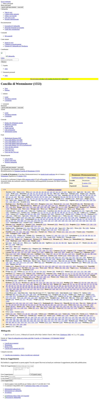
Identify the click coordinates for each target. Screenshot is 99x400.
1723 (7, 222)
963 (88, 207)
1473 (61, 305)
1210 (10, 275)
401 (40, 192)
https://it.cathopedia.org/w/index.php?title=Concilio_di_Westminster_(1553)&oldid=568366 (36, 338)
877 (62, 271)
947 (25, 315)
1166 (38, 221)
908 (62, 243)
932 (29, 230)
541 (32, 271)
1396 (74, 306)
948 (43, 243)
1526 (19, 241)
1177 (24, 228)
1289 (7, 216)
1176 (88, 224)
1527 (73, 254)
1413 (38, 319)
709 (58, 193)
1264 (30, 266)
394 (41, 219)
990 (52, 195)
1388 (33, 273)
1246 (45, 205)
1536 (72, 217)
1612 (66, 275)
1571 (94, 319)
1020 (59, 252)
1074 (83, 287)
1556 (64, 255)
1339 (58, 305)
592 (63, 294)
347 (86, 261)
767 (33, 235)
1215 (61, 262)
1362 (36, 250)
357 (24, 299)
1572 (76, 221)
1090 (63, 252)
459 (55, 219)
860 (34, 306)
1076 (86, 287)
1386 (30, 294)
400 (93, 303)
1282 (87, 200)
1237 (86, 317)
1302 (31, 275)
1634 (10, 226)
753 (96, 314)
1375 (22, 312)
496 (38, 286)
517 (20, 230)
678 (74, 286)
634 (12, 237)
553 (10, 237)
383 (74, 298)
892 (85, 315)
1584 (48, 207)
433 (10, 197)
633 (15, 305)
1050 (55, 209)
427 (47, 219)
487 (32, 286)
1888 (65, 321)
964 (43, 287)
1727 (11, 230)
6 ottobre (85, 183)
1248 (35, 314)
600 (60, 286)
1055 (63, 232)
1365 (37, 195)
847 (44, 257)
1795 (17, 232)
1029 (28, 254)
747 (83, 216)
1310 (52, 205)
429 (15, 293)
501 (43, 286)
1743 (42, 228)
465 (26, 286)
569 (85, 255)
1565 (44, 211)
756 (88, 217)
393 (14, 211)
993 (46, 287)
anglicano (52, 174)
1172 (28, 202)
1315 (76, 268)
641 (66, 205)
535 (62, 192)
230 (28, 193)
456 (89, 243)
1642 (90, 221)
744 (88, 286)
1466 (24, 324)
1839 (7, 278)
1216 (64, 209)
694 (52, 305)
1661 (45, 321)
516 (54, 243)
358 (19, 195)
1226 (17, 275)
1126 (52, 317)
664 (85, 321)
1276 (31, 207)
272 (30, 243)
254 (34, 192)
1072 (60, 289)
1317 (78, 205)
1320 (32, 298)
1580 (14, 321)
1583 (44, 195)
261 (74, 284)
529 (15, 271)
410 (70, 296)
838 (40, 248)
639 (41, 271)
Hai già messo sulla (49, 79)
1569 (17, 262)
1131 (10, 284)
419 (54, 192)
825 (76, 197)
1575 (10, 321)
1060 (53, 306)
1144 (27, 289)
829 (80, 273)
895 (86, 254)
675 (62, 207)
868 (29, 287)
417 (72, 212)
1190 (74, 289)
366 (64, 250)
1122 (79, 322)
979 (34, 211)
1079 (93, 287)
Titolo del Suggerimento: (8, 366)
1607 (28, 259)
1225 (27, 207)
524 (36, 198)
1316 (22, 192)
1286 (38, 207)
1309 (76, 207)
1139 (36, 322)
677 (36, 200)
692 (79, 204)
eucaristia (45, 179)
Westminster (4, 176)
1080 (77, 200)
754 (89, 219)
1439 (64, 211)
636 (71, 216)
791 (43, 197)
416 (69, 212)
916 (83, 239)
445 (15, 197)
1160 (86, 193)
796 (81, 204)
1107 (72, 308)
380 (60, 294)
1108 (49, 317)
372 (80, 211)
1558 (83, 319)
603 (56, 211)
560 (57, 207)
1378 (33, 237)
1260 (29, 217)
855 (29, 314)
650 (50, 289)
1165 (81, 197)
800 (85, 216)
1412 (38, 289)
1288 (13, 244)
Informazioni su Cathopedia (13, 391)
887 (45, 217)
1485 (35, 298)
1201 (7, 275)
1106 (66, 232)
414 (42, 222)
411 (67, 212)
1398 (48, 275)
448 (50, 219)
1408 (88, 271)
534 (52, 286)
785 (82, 214)
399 (48, 193)
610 (68, 286)
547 (75, 219)
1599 (33, 224)
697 (30, 205)
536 (66, 219)
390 (55, 212)
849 (86, 273)
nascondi (20, 7)
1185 (76, 317)
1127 (26, 266)
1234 (45, 198)
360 (84, 195)
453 (28, 195)
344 (81, 195)
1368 (43, 250)
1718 (94, 221)
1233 (70, 257)
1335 (88, 289)
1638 (83, 221)
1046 (7, 301)
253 (42, 212)
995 (20, 264)
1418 (34, 294)
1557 (91, 315)
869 (7, 315)
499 (40, 286)
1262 (32, 217)
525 (59, 192)
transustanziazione (59, 179)
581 (12, 257)
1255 (7, 207)
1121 (67, 299)
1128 (44, 282)
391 (95, 195)
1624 (14, 207)
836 (78, 197)
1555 (76, 319)
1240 (76, 321)
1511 (48, 277)
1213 (38, 252)
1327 (19, 291)
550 (63, 261)
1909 (69, 334)
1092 (48, 230)
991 (62, 211)
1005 (56, 224)
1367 (40, 250)
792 (13, 282)
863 (26, 287)
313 (79, 284)
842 (94, 219)
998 (49, 287)
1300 (58, 217)
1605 (35, 321)
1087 (92, 204)
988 (91, 254)
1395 (45, 275)
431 (12, 198)
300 (80, 228)
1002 (83, 232)
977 (51, 248)
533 (57, 200)
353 (22, 198)
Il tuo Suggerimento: (7, 374)
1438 (41, 207)
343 (75, 294)
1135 (41, 277)
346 (42, 217)
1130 (28, 212)
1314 (57, 282)
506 (82, 192)
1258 (68, 262)
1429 (59, 275)
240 (13, 250)
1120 (67, 204)
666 (29, 261)
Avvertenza (8, 392)
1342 (72, 198)
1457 (7, 202)
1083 (14, 289)
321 (34, 193)
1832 (33, 268)
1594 (49, 197)
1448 (41, 195)
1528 (45, 207)
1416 (45, 319)
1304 (7, 219)
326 (39, 193)
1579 (28, 262)
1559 (31, 228)
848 (38, 209)
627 (17, 257)
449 (56, 228)
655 (29, 305)
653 (26, 305)
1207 (75, 271)
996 (26, 293)
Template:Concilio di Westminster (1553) (26, 171)
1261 (48, 198)
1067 (50, 259)
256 (18, 243)
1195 (58, 262)
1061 (22, 219)
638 (21, 305)
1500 (88, 262)
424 (57, 192)
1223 (77, 289)
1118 (25, 221)
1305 (38, 261)
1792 (29, 268)
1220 (32, 226)
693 (60, 243)
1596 (89, 293)
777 (14, 273)
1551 (11, 254)
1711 (52, 321)
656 (32, 305)
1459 (53, 259)
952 (25, 200)
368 (7, 212)
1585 (88, 192)
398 (61, 212)
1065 (39, 200)
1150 (32, 221)
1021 (18, 322)
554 (39, 198)
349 (86, 235)
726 (15, 237)
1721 (49, 294)
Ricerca (4, 62)
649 (29, 214)
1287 (67, 230)
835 (69, 261)
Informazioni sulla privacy (13, 389)
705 (52, 268)
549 (35, 271)
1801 (91, 306)
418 (51, 192)
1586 (21, 321)
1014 (12, 239)
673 (40, 239)
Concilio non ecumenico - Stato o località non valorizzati (22, 355)
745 (91, 286)
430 (51, 193)
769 (94, 286)
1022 (43, 271)
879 (32, 287)
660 (24, 266)
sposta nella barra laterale (9, 7)
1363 (17, 324)
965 (10, 322)
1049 (56, 257)
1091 (7, 205)
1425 (20, 222)
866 (58, 299)
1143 (28, 221)
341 (78, 195)
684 (91, 243)
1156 (35, 221)
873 (91, 296)
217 (31, 192)
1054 (18, 221)
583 (63, 254)
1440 (19, 233)
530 (26, 314)
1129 (38, 214)
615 (64, 228)
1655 (95, 262)
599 (25, 204)
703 (7, 268)
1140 (22, 298)
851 (18, 205)
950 (89, 254)
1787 (73, 232)
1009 (13, 228)
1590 (91, 305)
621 (38, 271)
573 (69, 273)
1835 (20, 232)
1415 (42, 319)
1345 (69, 221)
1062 (30, 195)
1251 (10, 244)
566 (44, 306)
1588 (24, 321)
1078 (85, 277)
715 (83, 219)
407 (48, 192)
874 (67, 224)
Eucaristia (85, 186)
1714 (55, 321)
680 (30, 239)
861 (10, 221)
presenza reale (29, 179)
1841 (36, 268)
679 (50, 239)
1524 (48, 261)
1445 (91, 289)
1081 (10, 289)
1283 (59, 221)
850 (74, 275)
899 (19, 219)
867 (12, 221)
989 (49, 214)
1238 (22, 217)
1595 (27, 209)
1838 (24, 232)
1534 (52, 261)
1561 (66, 277)
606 (66, 286)
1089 (11, 261)
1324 (54, 305)
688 (46, 305)
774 (7, 287)
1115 (95, 282)
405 (45, 192)
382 (96, 284)
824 (94, 216)
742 (80, 216)
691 (66, 294)
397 (58, 212)
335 (84, 303)
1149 (55, 255)
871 (64, 224)
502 (46, 286)
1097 (36, 204)
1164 (49, 216)
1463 (55, 319)
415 (23, 224)
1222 (78, 271)
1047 (52, 287)
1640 (42, 321)
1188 (36, 259)
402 (40, 262)
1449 (69, 254)
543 (72, 219)
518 (61, 219)
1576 (24, 262)
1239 (25, 211)
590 (66, 261)
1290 (87, 228)
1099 (21, 289)
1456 (71, 299)
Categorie (4, 340)
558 (40, 197)
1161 (19, 268)
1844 (27, 232)
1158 (14, 317)
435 (7, 195)
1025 (55, 195)
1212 (19, 277)
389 (91, 211)
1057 (65, 287)
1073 (82, 277)
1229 (87, 305)
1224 (65, 262)
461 (42, 306)
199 (54, 254)
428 (25, 198)
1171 (86, 212)
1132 (33, 277)
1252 (14, 324)
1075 (63, 257)
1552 (28, 228)
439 (48, 284)
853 (40, 280)
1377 (47, 250)
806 (14, 294)
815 (92, 219)
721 (82, 286)
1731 (38, 228)
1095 (30, 277)
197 (17, 214)
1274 (62, 235)
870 (7, 200)
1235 (90, 217)
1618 (44, 224)
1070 (35, 317)
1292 (10, 216)
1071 (62, 198)
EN (6, 334)
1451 (80, 257)
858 (7, 221)
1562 (36, 255)
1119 (7, 284)
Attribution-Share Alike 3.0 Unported (36, 386)
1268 (7, 209)
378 (89, 195)
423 (19, 216)
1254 (7, 193)
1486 (59, 319)
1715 (59, 321)
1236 (64, 306)
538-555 (36, 197)
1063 (10, 246)
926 (64, 230)
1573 (70, 232)
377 (21, 243)
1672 (21, 237)
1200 (79, 317)
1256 (28, 298)
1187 (46, 296)
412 (38, 216)
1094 (46, 200)
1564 (27, 284)
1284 (62, 221)
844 (45, 255)
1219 (84, 305)
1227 (56, 266)
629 (52, 303)
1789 (13, 232)
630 (52, 252)
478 (58, 219)
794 (7, 233)
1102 (30, 255)
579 (21, 266)
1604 (31, 321)
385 (89, 205)
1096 (63, 268)
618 (43, 299)
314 (16, 195)
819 (83, 282)
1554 (68, 211)
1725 (17, 202)
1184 (53, 315)
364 (62, 250)
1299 (49, 205)
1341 (66, 221)
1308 (77, 255)
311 (50, 212)
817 (73, 197)
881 (36, 232)
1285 (51, 284)
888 (50, 257)
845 (61, 204)
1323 (38, 275)
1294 (10, 296)
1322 (82, 271)
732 (85, 286)
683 (40, 305)
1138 (62, 317)
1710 (48, 321)
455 (31, 198)
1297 (17, 319)
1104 (47, 204)
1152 (51, 204)
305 (35, 216)
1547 (62, 319)
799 (62, 197)
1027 (71, 228)
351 (21, 299)
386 (7, 286)
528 (92, 299)
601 (63, 286)
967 (34, 282)
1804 (54, 273)
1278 (74, 250)
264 (70, 195)
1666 (7, 264)
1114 (64, 204)
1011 (14, 204)
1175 (69, 317)
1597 (28, 321)
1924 (57, 298)
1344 (19, 269)
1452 (69, 217)
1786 (57, 277)
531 (49, 286)
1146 (62, 214)
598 (29, 241)
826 (47, 259)
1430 (67, 266)
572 (60, 207)
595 (57, 286)
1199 (13, 224)
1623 (38, 321)
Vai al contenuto (6, 1)
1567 (41, 237)
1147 (55, 230)
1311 (54, 282)
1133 (24, 289)
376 (83, 211)
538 (69, 219)
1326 (16, 193)
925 (63, 237)
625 (80, 282)
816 (70, 197)
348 (37, 192)
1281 (26, 250)
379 (92, 195)
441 (12, 271)
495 (35, 286)
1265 (7, 269)
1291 (10, 262)
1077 (43, 200)
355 (94, 257)
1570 (24, 259)
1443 (18, 237)
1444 (21, 324)
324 (37, 193)
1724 (35, 228)
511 (24, 271)
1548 (27, 200)
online (82, 334)
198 (53, 271)
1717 (66, 235)
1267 (55, 296)
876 (77, 275)
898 (32, 282)
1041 (14, 235)
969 (59, 211)
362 (42, 193)
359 (36, 219)
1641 (87, 221)
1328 (21, 319)
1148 (7, 241)
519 (46, 209)
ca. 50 (80, 235)
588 (78, 219)
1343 (28, 319)
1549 (76, 217)
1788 (13, 192)
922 (13, 217)
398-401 (12, 306)
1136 (59, 317)
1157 (96, 214)
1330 (29, 250)
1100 (59, 195)
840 (40, 243)
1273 (40, 284)
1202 (16, 277)
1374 (63, 266)
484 (75, 212)
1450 (73, 221)
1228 (56, 314)
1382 (85, 271)
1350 (23, 273)
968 (13, 322)
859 (84, 250)
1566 (65, 207)
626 (69, 216)
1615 (7, 226)
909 (54, 308)
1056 (94, 254)
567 (60, 254)
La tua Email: (5, 378)
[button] (1, 3)
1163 (60, 306)
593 (76, 277)
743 (81, 252)
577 (72, 273)
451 (11, 235)
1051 (62, 287)
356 (39, 205)
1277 (94, 217)
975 (16, 322)
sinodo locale (45, 174)
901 (15, 221)
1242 (20, 303)
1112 (22, 252)
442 (28, 198)
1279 (34, 195)
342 (82, 284)
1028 (52, 214)
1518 (94, 224)
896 (35, 287)
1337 (94, 200)
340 (75, 195)
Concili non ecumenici (54, 190)
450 (52, 219)
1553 (89, 183)
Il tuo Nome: (5, 376)
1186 (91, 224)
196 (50, 228)
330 (72, 195)
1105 (18, 252)
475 (34, 198)
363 (45, 193)
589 (40, 266)
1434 (52, 319)
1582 (31, 262)
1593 (80, 221)
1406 (77, 193)
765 (91, 198)
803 (88, 216)
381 (32, 197)
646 (69, 205)
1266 (51, 217)
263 (77, 284)
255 (47, 212)
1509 (10, 202)
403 (43, 192)
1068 (14, 200)
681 (38, 305)
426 (77, 243)
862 (24, 287)
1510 (78, 306)
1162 (54, 262)
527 (18, 212)
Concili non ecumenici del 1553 (14, 348)
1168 (28, 252)
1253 (93, 294)
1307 (30, 299)
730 (86, 219)
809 (67, 197)
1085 (15, 280)
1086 (22, 211)
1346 (42, 275)
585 (67, 200)
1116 (25, 252)
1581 (7, 291)
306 (31, 193)
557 (66, 273)
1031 (24, 207)
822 (93, 198)
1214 (21, 226)
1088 (38, 241)
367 (91, 298)
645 (65, 192)
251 (39, 212)
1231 (72, 214)
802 (66, 193)
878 (65, 308)
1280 (34, 207)
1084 (21, 221)
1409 (46, 197)
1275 (52, 198)
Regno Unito (9, 347)
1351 (56, 205)
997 (37, 282)
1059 (69, 287)
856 (7, 322)
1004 (78, 277)
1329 (30, 303)
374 (91, 284)
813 (42, 198)
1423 (65, 217)
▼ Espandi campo (36, 374)
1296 (53, 237)
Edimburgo (63, 334)
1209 (80, 200)
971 (29, 317)
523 (74, 192)
